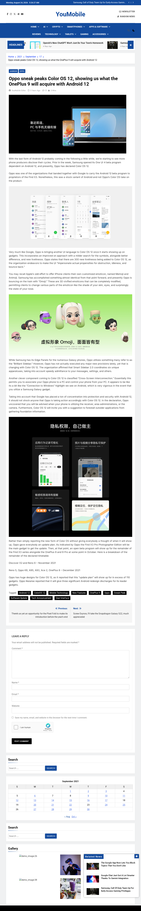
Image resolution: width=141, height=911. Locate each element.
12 (17, 800)
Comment (17, 648)
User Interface (62, 598)
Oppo (22, 71)
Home (33, 27)
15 (70, 800)
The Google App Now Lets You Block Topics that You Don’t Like (100, 3)
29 (70, 809)
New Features (79, 593)
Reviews (36, 34)
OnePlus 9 (95, 593)
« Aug (67, 816)
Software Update (19, 598)
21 (52, 805)
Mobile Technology (59, 593)
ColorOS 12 (39, 593)
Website (15, 706)
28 (52, 809)
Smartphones (74, 27)
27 (35, 809)
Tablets (69, 34)
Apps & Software (98, 27)
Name (15, 682)
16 (88, 800)
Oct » (74, 816)
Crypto (56, 27)
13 (35, 800)
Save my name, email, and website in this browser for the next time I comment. (51, 717)
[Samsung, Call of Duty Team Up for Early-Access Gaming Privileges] (95, 46)
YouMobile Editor (19, 90)
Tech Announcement (41, 598)
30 (88, 809)
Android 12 (24, 593)
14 (52, 800)
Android (13, 71)
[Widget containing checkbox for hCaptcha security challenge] (32, 727)
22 (70, 805)
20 (35, 805)
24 (106, 805)
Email (15, 694)
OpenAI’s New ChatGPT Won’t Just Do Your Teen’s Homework (56, 43)
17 (106, 800)
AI (44, 27)
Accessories (99, 34)
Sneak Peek (119, 593)
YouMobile (70, 14)
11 (124, 795)
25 (124, 805)
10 (106, 795)
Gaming (84, 34)
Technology (51, 34)
